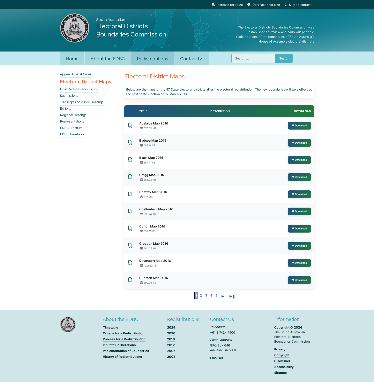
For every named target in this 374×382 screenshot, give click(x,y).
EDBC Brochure (71, 128)
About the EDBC (108, 58)
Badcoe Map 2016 (152, 140)
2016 (171, 339)
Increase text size (229, 5)
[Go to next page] (222, 296)
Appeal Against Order (75, 74)
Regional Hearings (73, 115)
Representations (72, 121)
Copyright (281, 355)
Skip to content (300, 5)
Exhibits (65, 108)
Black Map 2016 (151, 158)
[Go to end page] (231, 296)
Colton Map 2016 (152, 226)
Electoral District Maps (85, 81)
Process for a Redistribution (124, 339)
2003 (171, 357)
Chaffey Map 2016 (153, 192)
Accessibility (284, 367)
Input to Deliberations (119, 345)
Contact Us (191, 58)
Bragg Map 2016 (151, 175)
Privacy (279, 349)
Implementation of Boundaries (126, 351)
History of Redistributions (122, 357)
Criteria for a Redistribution (124, 333)
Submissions (69, 96)
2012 (171, 345)
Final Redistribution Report (79, 89)
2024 (171, 327)
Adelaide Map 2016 (153, 123)
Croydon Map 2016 (153, 243)
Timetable (110, 327)
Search (284, 58)
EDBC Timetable (72, 134)
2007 (171, 351)
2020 (171, 333)
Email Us (216, 358)
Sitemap (280, 373)
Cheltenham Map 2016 (156, 209)
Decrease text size (265, 5)
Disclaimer (282, 361)
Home (72, 58)
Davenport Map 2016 (155, 261)
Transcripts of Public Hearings (81, 102)
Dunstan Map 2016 (153, 278)
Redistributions (152, 58)
